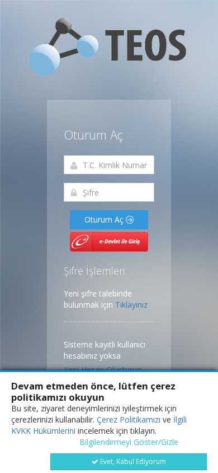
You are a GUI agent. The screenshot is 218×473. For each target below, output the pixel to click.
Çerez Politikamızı (128, 419)
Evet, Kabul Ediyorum (132, 461)
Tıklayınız (131, 304)
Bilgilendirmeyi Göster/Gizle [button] (128, 442)
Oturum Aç (105, 219)
